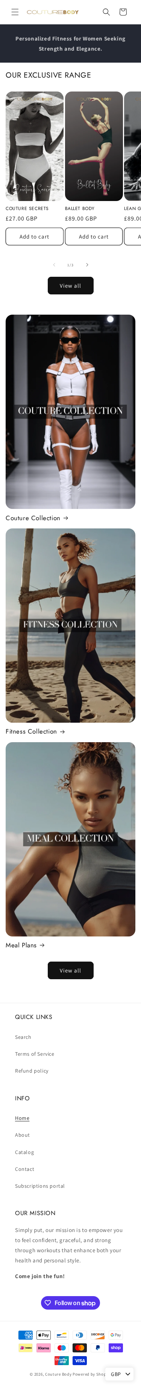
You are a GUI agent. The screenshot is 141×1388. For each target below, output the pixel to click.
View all (70, 285)
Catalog (24, 1152)
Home (22, 1118)
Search (23, 1037)
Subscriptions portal (40, 1185)
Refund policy (32, 1070)
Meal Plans (21, 945)
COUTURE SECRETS (27, 209)
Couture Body (58, 1374)
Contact (24, 1169)
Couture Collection (33, 518)
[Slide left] (54, 265)
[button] (15, 12)
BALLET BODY (80, 209)
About (22, 1134)
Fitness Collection (31, 731)
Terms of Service (35, 1053)
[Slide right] (87, 265)
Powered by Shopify (92, 1374)
